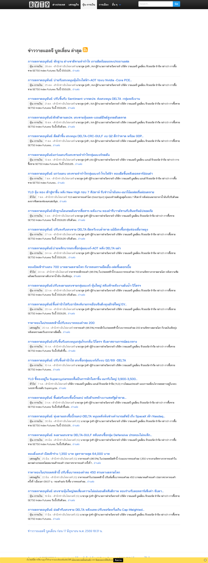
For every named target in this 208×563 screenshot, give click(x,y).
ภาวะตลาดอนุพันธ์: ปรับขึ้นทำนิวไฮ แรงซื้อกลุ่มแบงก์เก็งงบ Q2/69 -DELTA (77, 360)
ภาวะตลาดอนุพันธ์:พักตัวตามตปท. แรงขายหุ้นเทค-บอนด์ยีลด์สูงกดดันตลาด (77, 117)
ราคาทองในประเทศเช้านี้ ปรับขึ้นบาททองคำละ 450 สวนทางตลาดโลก (74, 472)
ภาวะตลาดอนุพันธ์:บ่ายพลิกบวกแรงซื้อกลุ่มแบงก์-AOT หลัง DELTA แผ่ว (74, 248)
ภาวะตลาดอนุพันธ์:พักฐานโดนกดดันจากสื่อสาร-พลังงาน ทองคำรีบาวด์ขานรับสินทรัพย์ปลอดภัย (90, 211)
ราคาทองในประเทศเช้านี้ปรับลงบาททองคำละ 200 (61, 323)
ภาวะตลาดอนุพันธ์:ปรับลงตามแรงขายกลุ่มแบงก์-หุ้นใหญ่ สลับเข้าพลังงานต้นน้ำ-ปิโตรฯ (84, 285)
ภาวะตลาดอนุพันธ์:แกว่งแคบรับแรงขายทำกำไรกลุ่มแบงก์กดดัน (69, 155)
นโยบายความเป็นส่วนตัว (81, 559)
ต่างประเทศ (59, 4)
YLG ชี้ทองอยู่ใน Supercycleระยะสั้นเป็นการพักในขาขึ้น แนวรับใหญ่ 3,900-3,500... (82, 379)
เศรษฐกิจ (74, 4)
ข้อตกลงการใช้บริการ (104, 559)
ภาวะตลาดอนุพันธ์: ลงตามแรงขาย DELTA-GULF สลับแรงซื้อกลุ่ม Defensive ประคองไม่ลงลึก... (90, 435)
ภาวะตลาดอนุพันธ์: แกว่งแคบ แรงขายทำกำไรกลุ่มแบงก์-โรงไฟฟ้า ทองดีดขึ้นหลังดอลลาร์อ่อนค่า (90, 173)
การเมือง (103, 4)
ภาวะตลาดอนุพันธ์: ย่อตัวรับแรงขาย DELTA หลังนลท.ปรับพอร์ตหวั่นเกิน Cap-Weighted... (86, 509)
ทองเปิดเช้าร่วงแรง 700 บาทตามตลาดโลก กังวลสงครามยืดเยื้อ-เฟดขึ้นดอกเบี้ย (79, 267)
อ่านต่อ (75, 70)
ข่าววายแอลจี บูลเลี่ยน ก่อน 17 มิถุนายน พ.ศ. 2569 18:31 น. (65, 531)
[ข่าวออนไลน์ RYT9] (38, 4)
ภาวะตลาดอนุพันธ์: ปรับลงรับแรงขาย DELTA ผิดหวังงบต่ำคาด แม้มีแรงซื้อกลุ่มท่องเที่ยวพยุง (88, 229)
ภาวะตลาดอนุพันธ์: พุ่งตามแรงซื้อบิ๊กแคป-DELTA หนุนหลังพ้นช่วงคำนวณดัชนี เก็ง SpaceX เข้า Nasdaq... (96, 416)
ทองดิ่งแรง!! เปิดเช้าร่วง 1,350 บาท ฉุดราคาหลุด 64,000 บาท (69, 454)
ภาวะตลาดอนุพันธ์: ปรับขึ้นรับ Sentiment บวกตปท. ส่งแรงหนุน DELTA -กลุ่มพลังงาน (84, 99)
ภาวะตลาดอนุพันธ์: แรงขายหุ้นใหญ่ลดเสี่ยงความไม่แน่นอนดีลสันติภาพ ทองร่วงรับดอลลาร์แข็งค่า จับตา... (96, 491)
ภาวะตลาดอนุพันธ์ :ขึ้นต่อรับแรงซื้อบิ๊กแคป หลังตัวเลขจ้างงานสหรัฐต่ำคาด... (77, 398)
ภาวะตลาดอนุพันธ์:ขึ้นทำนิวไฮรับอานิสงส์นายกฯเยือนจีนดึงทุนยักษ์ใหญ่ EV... (77, 304)
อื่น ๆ (114, 4)
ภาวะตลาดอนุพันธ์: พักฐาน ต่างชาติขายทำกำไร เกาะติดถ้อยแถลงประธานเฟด (78, 61)
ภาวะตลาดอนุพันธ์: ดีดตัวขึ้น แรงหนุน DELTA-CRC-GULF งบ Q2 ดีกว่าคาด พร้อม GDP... (85, 136)
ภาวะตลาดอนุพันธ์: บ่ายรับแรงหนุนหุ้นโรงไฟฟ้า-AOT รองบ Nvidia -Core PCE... (80, 80)
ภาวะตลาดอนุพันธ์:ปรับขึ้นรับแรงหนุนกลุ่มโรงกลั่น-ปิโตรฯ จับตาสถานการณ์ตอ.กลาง (82, 341)
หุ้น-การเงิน (88, 4)
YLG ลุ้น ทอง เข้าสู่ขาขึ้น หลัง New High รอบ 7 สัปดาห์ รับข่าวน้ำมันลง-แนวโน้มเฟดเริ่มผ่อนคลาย (91, 192)
